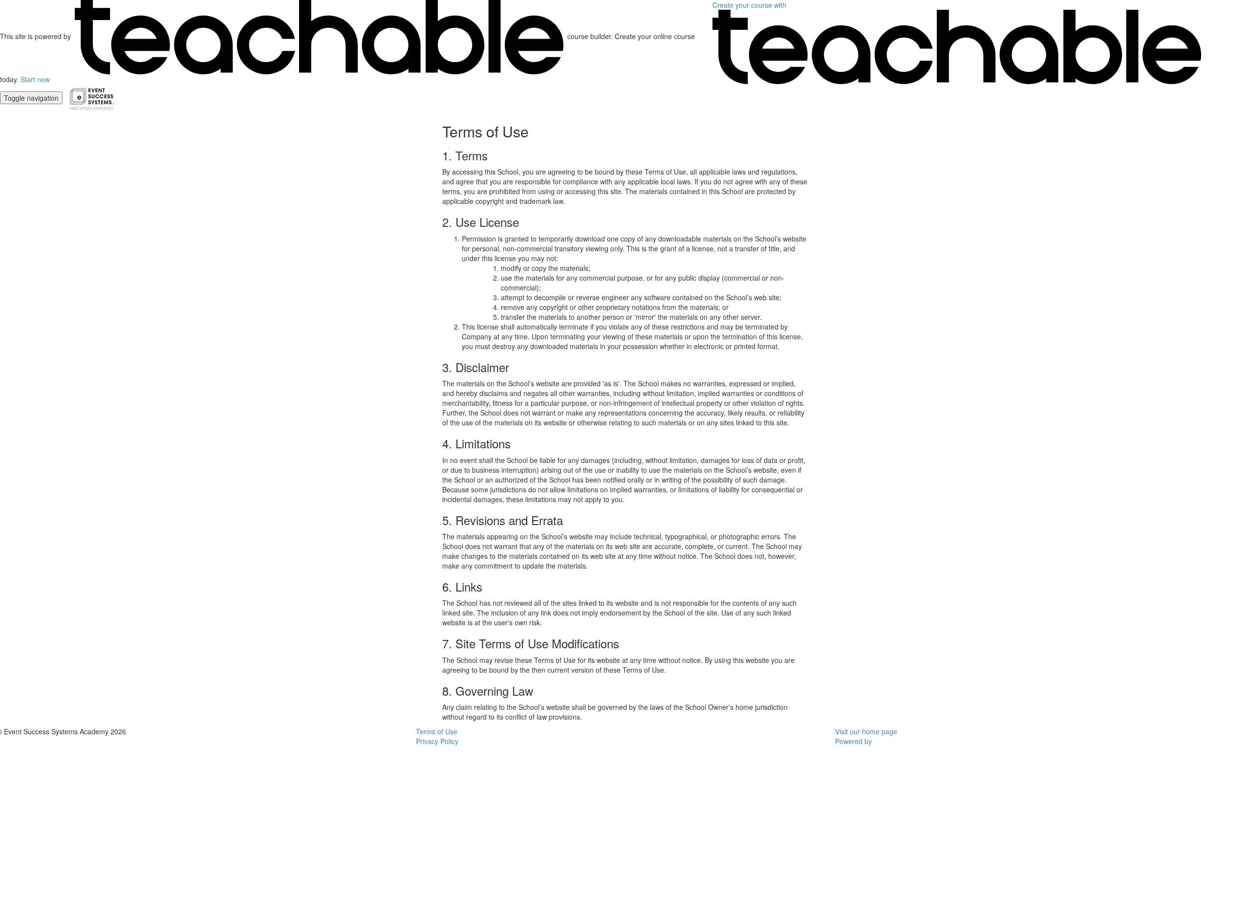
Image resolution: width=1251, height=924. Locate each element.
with (750, 5)
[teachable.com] (319, 36)
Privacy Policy (437, 741)
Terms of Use (436, 731)
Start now (35, 79)
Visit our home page (866, 731)
